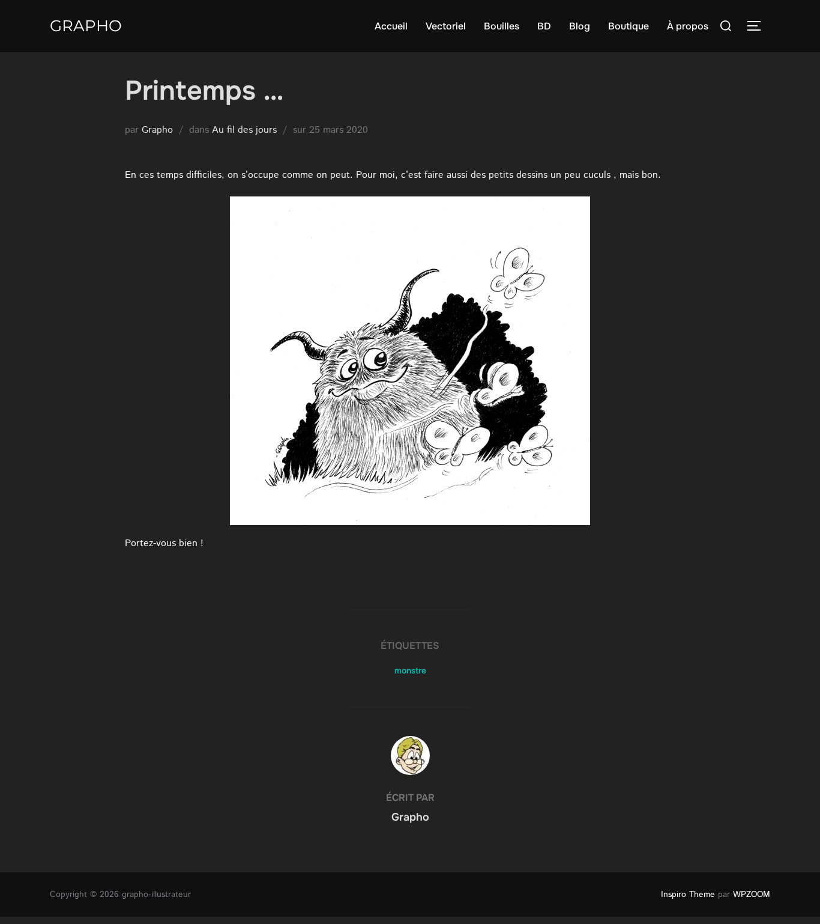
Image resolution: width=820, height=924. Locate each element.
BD (544, 26)
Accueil (391, 26)
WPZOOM (751, 895)
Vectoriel (446, 26)
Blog (579, 26)
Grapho (86, 25)
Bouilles (501, 26)
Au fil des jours (244, 130)
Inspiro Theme (688, 895)
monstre (410, 670)
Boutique (628, 26)
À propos (687, 26)
